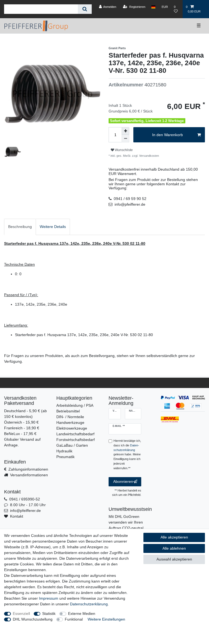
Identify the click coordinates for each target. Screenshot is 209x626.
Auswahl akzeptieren (174, 559)
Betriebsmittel (68, 411)
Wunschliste (123, 150)
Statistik (49, 613)
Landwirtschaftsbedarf (75, 434)
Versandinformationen (29, 475)
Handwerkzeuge (70, 422)
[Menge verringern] (125, 138)
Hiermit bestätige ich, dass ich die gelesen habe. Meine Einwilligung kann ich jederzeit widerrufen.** (127, 454)
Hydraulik (64, 451)
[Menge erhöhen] (125, 131)
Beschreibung (20, 226)
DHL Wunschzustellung (33, 619)
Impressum (48, 598)
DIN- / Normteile (70, 417)
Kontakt (16, 516)
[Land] (153, 7)
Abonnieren (123, 481)
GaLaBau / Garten (72, 445)
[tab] (20, 227)
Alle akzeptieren (174, 537)
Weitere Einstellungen (106, 619)
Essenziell (21, 613)
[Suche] (85, 9)
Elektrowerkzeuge (71, 428)
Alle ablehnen (174, 548)
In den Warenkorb (167, 135)
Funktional (74, 619)
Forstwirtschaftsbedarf (75, 439)
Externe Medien (81, 613)
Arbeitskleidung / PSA (74, 405)
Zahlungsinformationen (28, 469)
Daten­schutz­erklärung (89, 604)
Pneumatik (65, 457)
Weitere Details (53, 226)
